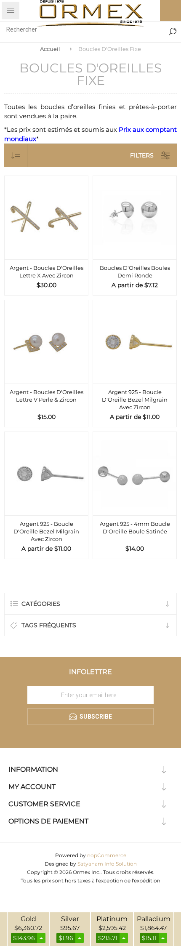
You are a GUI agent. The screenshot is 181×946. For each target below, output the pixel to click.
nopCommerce (106, 855)
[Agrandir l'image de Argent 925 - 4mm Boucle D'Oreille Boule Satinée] (134, 473)
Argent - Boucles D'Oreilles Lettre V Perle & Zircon (46, 396)
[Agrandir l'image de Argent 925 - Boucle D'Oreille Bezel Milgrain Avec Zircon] (134, 342)
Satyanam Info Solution (107, 864)
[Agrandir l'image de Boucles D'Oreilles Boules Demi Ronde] (134, 217)
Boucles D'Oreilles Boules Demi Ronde (135, 271)
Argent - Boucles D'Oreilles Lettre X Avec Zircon (46, 271)
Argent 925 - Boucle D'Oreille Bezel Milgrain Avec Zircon (135, 399)
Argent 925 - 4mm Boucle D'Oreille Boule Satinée (135, 527)
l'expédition (146, 880)
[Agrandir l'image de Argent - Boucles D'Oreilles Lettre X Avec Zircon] (46, 217)
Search (172, 29)
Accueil (50, 48)
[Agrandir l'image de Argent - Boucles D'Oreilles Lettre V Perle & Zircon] (46, 342)
